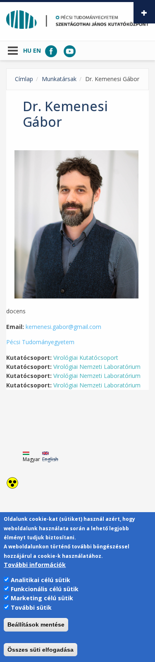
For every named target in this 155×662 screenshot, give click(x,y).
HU (27, 50)
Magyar (31, 459)
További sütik (31, 607)
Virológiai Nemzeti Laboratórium (97, 367)
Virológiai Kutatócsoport (85, 357)
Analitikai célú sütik (40, 580)
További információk (35, 565)
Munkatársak (59, 79)
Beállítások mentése (35, 624)
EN (37, 50)
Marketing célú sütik (42, 598)
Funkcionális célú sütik (45, 589)
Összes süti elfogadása (40, 649)
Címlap (24, 79)
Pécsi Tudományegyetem (40, 342)
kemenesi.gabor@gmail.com (63, 327)
